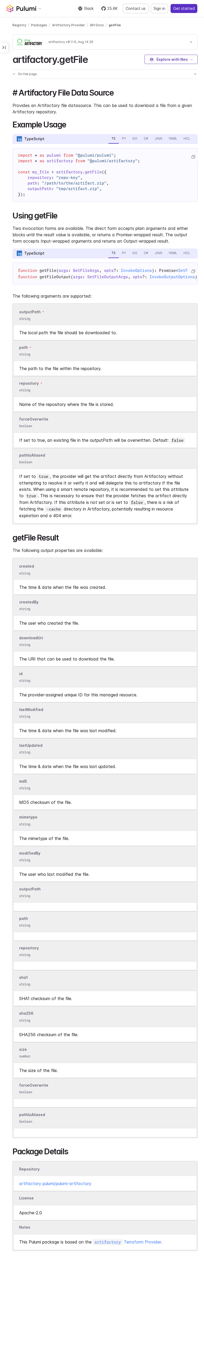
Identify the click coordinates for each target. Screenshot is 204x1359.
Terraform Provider (128, 1242)
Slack (89, 8)
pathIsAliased (32, 455)
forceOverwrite (33, 419)
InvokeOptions (136, 270)
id (21, 673)
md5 (23, 781)
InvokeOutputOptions (172, 277)
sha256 (26, 1013)
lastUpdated (30, 745)
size (23, 1049)
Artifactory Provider (68, 25)
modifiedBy (29, 853)
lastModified (31, 709)
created (26, 566)
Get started (184, 8)
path (23, 347)
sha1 (23, 977)
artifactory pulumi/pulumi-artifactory (55, 1183)
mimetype (28, 817)
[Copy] (193, 156)
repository (29, 383)
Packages (39, 25)
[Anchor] (92, 58)
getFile (115, 25)
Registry (19, 25)
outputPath (30, 312)
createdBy (29, 602)
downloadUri (31, 638)
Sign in (159, 8)
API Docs (97, 25)
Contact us (136, 8)
